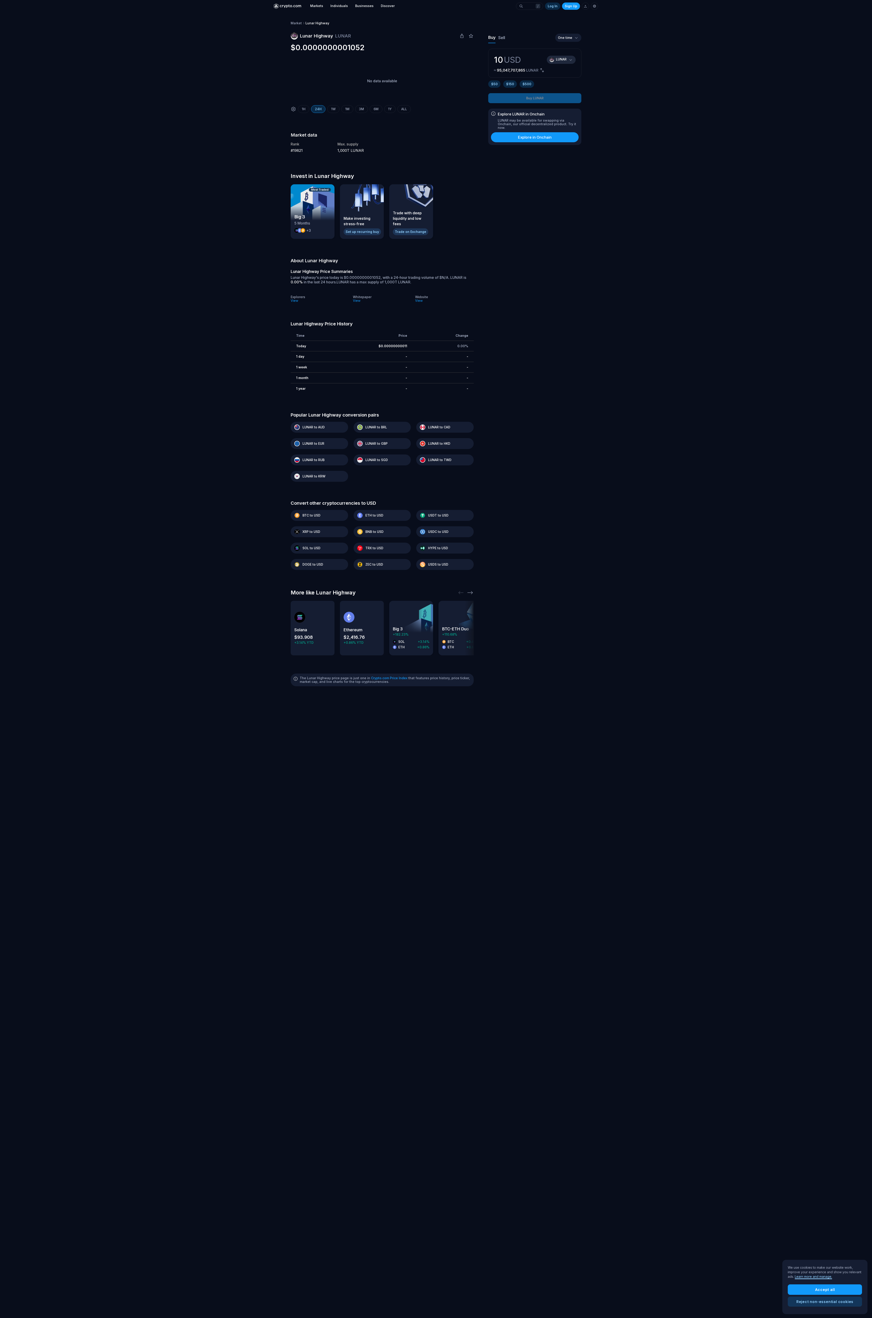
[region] (824, 1287)
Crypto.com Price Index (389, 678)
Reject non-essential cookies (824, 1301)
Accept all (825, 1289)
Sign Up (571, 6)
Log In (552, 6)
